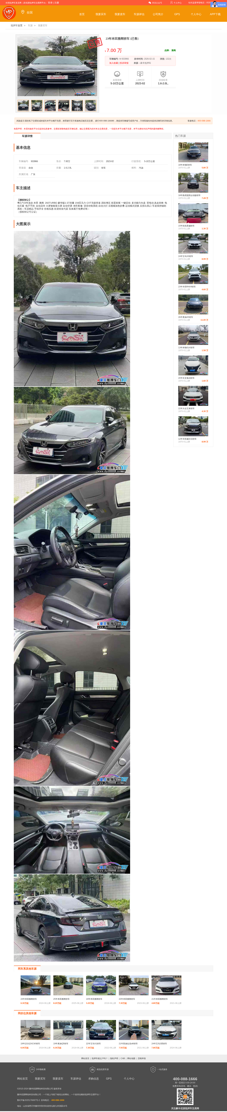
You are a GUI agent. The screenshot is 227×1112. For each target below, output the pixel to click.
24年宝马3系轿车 (159, 1043)
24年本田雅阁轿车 (29, 999)
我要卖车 (120, 14)
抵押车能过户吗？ (100, 1058)
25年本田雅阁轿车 (61, 999)
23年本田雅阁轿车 (127, 999)
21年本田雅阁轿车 (160, 999)
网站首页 (85, 1058)
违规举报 (142, 1058)
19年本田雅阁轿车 (94, 999)
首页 (82, 14)
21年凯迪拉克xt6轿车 (128, 1043)
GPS (177, 14)
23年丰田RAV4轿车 (187, 287)
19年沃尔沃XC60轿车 (30, 1043)
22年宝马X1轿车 (93, 1043)
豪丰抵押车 (145, 63)
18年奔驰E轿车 (185, 165)
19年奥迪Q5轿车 (60, 1043)
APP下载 (215, 14)
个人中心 (178, 3)
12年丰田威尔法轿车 (187, 439)
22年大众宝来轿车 (186, 408)
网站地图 (131, 1058)
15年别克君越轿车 (186, 226)
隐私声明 (114, 1058)
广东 (33, 174)
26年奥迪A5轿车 (185, 317)
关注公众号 (157, 3)
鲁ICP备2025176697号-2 (28, 1100)
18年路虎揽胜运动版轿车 (189, 195)
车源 (30, 25)
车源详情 (27, 136)
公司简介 (158, 14)
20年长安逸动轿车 (186, 378)
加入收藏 (114, 63)
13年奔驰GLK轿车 (186, 347)
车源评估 (139, 14)
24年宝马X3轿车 (185, 256)
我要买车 (101, 14)
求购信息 (93, 1078)
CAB (123, 1058)
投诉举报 (123, 63)
